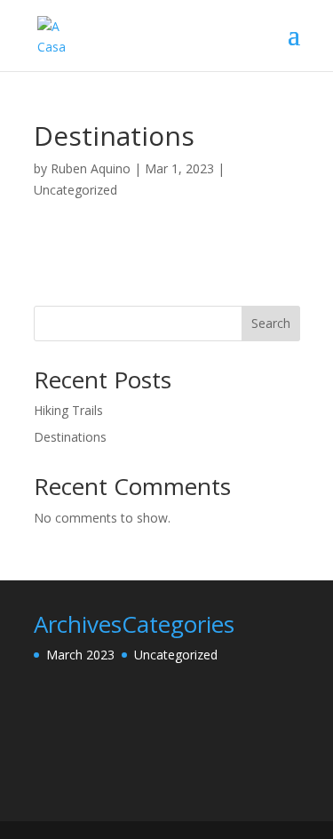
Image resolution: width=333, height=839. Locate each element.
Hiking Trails (68, 410)
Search (270, 323)
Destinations (70, 436)
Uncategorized (75, 189)
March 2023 (80, 654)
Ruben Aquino (91, 168)
